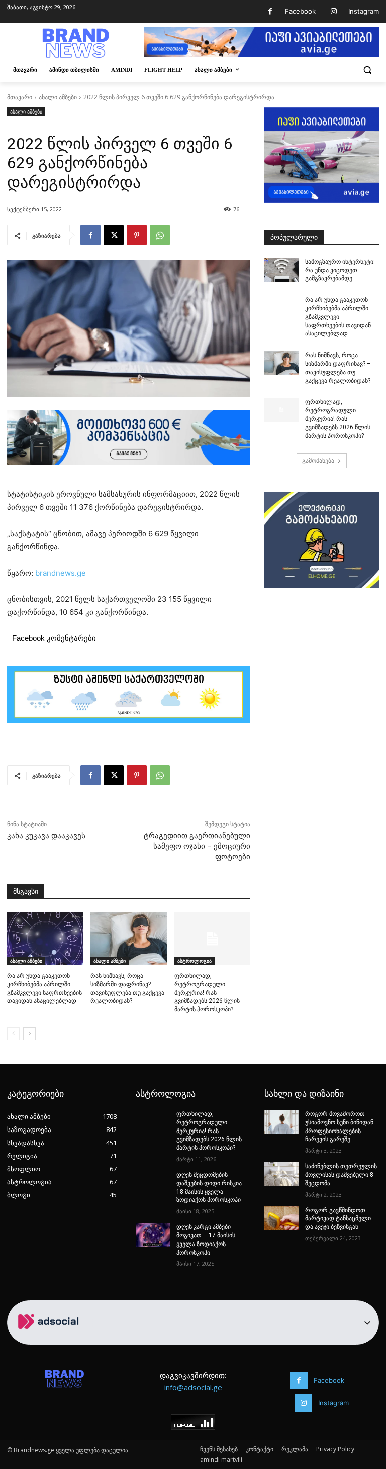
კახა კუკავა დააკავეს (46, 835)
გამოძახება (318, 460)
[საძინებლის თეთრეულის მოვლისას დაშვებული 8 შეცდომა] (281, 1174)
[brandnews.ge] (75, 43)
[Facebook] (270, 11)
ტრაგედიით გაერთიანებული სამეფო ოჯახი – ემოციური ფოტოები (197, 846)
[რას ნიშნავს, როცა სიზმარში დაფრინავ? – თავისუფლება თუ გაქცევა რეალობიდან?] (128, 938)
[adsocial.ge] (50, 1339)
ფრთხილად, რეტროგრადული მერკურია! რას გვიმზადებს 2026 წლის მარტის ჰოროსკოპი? (207, 992)
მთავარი (19, 97)
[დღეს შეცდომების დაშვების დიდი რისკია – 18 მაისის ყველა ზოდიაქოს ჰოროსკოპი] (153, 1183)
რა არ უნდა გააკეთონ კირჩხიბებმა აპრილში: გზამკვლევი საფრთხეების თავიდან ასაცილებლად (338, 316)
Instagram (363, 11)
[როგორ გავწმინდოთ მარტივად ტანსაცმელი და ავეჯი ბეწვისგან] (281, 1218)
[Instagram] (333, 11)
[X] (114, 235)
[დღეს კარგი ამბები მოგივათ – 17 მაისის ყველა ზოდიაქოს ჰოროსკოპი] (153, 1235)
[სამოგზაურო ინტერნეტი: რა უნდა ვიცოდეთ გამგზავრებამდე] (281, 270)
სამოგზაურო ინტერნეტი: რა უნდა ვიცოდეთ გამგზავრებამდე (340, 270)
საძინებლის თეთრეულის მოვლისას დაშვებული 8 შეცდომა (341, 1175)
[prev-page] (13, 1033)
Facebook (300, 11)
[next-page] (29, 1033)
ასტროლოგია (194, 960)
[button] (367, 70)
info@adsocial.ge (193, 1387)
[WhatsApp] (160, 235)
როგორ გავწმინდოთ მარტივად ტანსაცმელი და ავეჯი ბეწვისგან (338, 1219)
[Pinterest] (137, 235)
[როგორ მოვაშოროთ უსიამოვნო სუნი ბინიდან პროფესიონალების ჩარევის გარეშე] (281, 1122)
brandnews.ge (60, 573)
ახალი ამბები (58, 97)
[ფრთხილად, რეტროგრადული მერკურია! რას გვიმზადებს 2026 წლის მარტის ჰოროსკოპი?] (212, 938)
